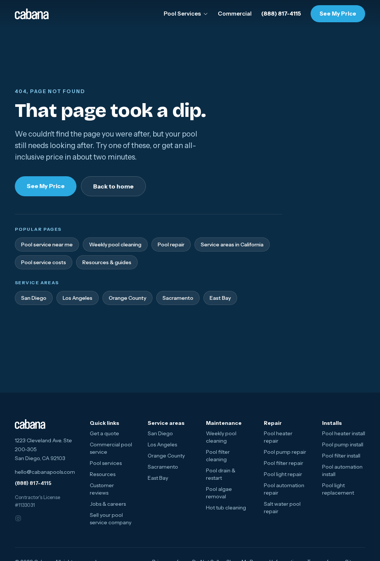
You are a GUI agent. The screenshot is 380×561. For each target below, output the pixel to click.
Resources (102, 474)
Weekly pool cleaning (115, 244)
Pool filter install (341, 455)
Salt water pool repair (282, 508)
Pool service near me (47, 244)
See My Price (338, 13)
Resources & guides (106, 262)
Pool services (106, 463)
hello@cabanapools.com (45, 472)
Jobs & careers (108, 504)
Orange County (127, 298)
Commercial (235, 13)
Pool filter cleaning (218, 456)
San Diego (33, 298)
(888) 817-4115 (281, 13)
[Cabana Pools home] (32, 14)
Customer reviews (102, 489)
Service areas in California (232, 244)
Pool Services (182, 13)
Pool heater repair (278, 437)
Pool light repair (283, 474)
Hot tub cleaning (226, 507)
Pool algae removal (219, 493)
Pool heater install (343, 433)
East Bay (220, 298)
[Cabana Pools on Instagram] (23, 518)
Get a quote (104, 433)
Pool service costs (43, 262)
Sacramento (178, 298)
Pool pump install (342, 444)
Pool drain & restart (220, 474)
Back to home (113, 186)
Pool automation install (342, 470)
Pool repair (171, 244)
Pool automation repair (284, 489)
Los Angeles (77, 298)
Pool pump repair (285, 452)
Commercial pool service (111, 448)
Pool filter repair (283, 463)
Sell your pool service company (110, 519)
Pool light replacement (338, 489)
